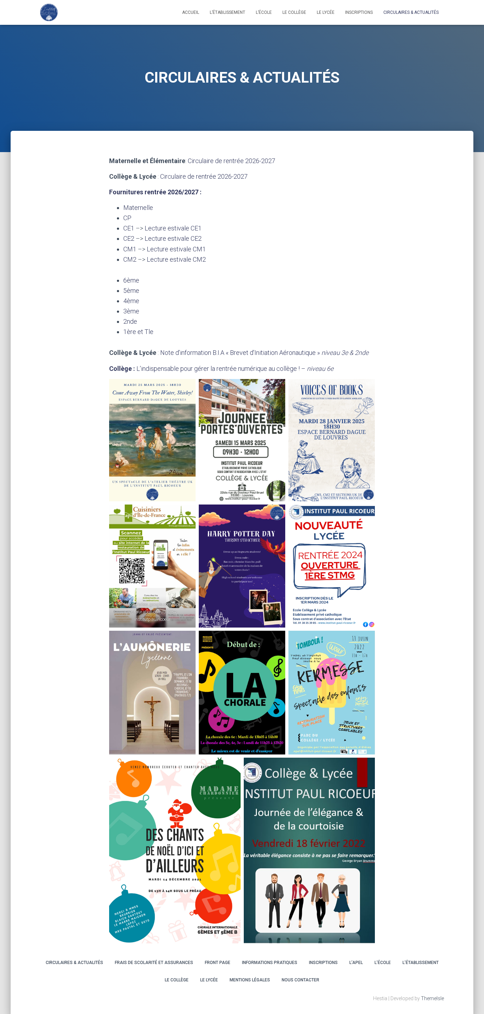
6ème (131, 280)
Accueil (190, 12)
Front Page (217, 962)
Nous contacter (300, 979)
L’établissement (227, 12)
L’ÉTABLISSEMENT (421, 962)
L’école (264, 12)
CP (127, 218)
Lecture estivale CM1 (176, 249)
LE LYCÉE (325, 12)
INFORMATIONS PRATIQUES (269, 962)
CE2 (128, 238)
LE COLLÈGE (294, 12)
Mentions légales (250, 979)
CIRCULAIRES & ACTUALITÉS (411, 12)
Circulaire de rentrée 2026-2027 (231, 161)
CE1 (128, 228)
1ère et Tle (138, 331)
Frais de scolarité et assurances (154, 962)
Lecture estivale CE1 (173, 228)
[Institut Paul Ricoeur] (49, 12)
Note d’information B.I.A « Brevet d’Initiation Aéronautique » (264, 352)
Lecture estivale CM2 (176, 259)
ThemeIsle (432, 998)
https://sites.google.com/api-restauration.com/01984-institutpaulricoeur (152, 612)
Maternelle (138, 207)
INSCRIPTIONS (359, 12)
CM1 (129, 249)
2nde (130, 321)
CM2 (129, 259)
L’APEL (356, 962)
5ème (131, 290)
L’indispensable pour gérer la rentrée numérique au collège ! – (234, 368)
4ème (131, 301)
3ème (131, 311)
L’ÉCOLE (383, 962)
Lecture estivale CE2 (173, 238)
